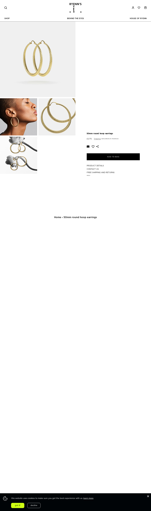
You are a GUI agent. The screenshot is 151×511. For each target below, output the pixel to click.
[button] (7, 7)
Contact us (93, 169)
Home (57, 217)
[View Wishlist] (139, 7)
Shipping (97, 138)
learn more (88, 498)
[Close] (148, 496)
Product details (95, 166)
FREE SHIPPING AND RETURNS (101, 172)
